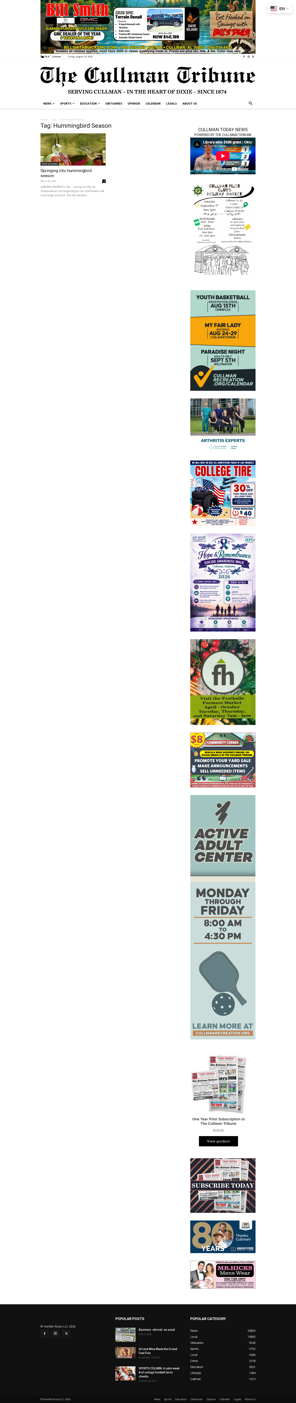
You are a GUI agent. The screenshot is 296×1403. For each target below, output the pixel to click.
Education (181, 1399)
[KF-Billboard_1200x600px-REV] (223, 1236)
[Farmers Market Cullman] (223, 682)
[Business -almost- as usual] (125, 1335)
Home (44, 119)
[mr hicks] (223, 1274)
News (157, 1399)
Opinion (211, 1399)
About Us (250, 1399)
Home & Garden (50, 163)
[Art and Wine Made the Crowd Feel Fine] (125, 1352)
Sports (168, 1399)
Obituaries (196, 1399)
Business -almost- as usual (157, 1329)
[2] (223, 425)
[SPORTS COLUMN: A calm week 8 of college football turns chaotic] (125, 1373)
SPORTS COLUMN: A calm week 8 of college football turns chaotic (159, 1372)
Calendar (224, 1399)
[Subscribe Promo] (223, 1185)
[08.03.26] (223, 340)
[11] (148, 26)
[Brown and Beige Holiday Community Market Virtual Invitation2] (223, 228)
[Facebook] (244, 56)
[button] (251, 103)
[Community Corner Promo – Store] (223, 760)
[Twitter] (253, 56)
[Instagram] (248, 56)
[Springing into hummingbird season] (73, 149)
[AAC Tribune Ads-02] (223, 917)
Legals (237, 1399)
